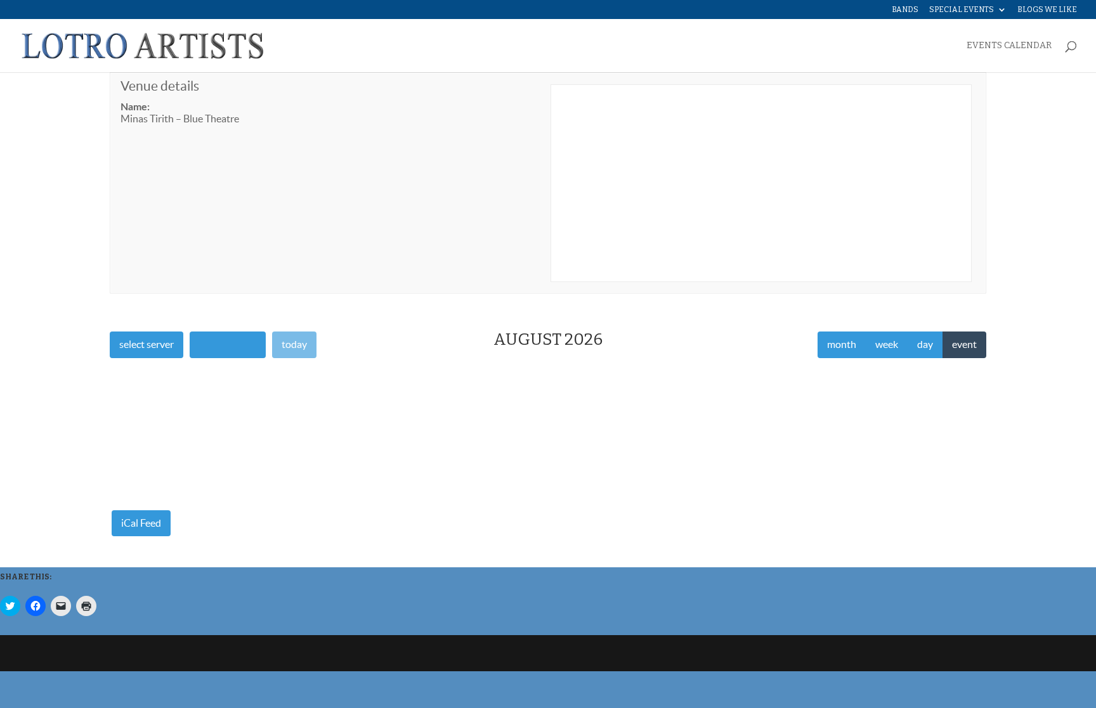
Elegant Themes (196, 653)
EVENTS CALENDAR (1009, 46)
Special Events (961, 10)
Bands (905, 10)
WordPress (311, 653)
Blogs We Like (1047, 10)
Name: (135, 107)
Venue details (160, 86)
